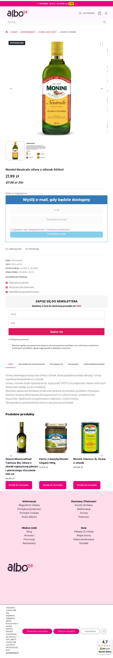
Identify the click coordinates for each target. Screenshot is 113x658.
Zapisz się (56, 331)
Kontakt (83, 543)
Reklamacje (84, 509)
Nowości (29, 535)
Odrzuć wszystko (66, 631)
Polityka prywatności (19, 339)
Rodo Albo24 (29, 517)
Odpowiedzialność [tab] (94, 364)
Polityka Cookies (29, 513)
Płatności (83, 517)
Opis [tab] (10, 364)
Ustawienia (90, 631)
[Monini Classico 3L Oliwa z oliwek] (57, 437)
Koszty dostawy (84, 505)
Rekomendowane (83, 539)
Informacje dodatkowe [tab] (31, 364)
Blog (29, 531)
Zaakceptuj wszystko (37, 631)
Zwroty (84, 513)
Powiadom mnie (56, 233)
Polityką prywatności (58, 229)
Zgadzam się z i (41, 229)
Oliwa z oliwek (29, 268)
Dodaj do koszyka (20, 485)
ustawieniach (12, 652)
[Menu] (106, 13)
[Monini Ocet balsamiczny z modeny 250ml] (91, 437)
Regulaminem (37, 229)
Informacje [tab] (56, 364)
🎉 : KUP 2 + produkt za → (56, 4)
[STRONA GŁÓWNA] (7, 32)
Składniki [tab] (73, 364)
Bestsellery (29, 543)
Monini (23, 272)
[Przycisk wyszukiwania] (104, 22)
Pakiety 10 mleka (84, 531)
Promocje (29, 539)
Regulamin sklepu (29, 505)
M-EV (31, 272)
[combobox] (54, 22)
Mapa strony (84, 535)
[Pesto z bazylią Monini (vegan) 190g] (23, 437)
